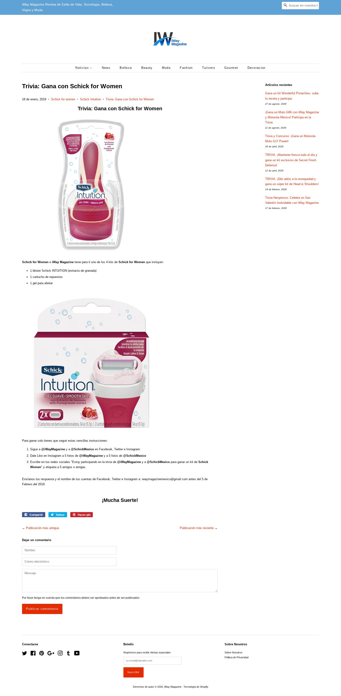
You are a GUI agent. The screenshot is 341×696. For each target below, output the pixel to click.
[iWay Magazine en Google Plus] (50, 654)
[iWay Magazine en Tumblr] (68, 654)
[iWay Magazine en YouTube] (77, 654)
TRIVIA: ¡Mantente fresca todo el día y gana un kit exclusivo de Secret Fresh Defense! (291, 160)
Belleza (126, 67)
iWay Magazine (173, 686)
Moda (166, 67)
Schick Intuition (90, 99)
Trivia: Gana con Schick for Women (130, 99)
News (106, 67)
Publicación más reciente (197, 528)
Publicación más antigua (42, 528)
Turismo (208, 67)
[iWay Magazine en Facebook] (33, 654)
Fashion (186, 67)
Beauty (147, 67)
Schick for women (63, 99)
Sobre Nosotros (233, 652)
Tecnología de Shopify (195, 686)
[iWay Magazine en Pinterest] (41, 654)
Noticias (82, 67)
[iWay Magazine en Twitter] (24, 654)
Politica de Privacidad (236, 657)
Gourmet (231, 67)
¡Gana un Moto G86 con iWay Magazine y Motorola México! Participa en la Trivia (292, 117)
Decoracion (257, 67)
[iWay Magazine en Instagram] (60, 654)
